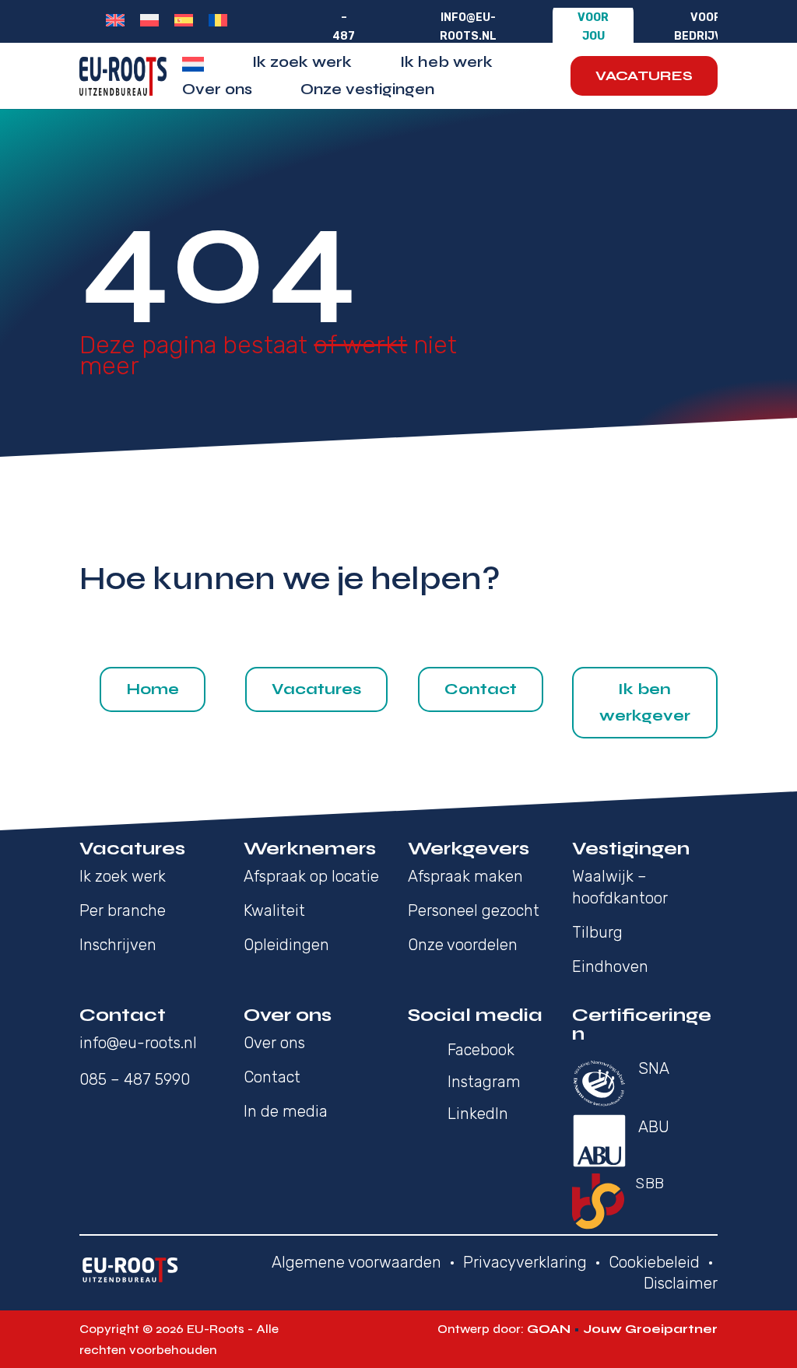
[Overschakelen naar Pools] (149, 20)
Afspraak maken (465, 876)
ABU (653, 1126)
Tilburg (597, 932)
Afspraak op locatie (311, 876)
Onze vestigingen (367, 91)
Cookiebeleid (654, 1262)
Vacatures (644, 75)
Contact (480, 689)
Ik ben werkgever (644, 702)
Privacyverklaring (525, 1262)
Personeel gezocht (473, 910)
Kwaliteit (274, 910)
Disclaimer (681, 1283)
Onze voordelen (463, 944)
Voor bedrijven (705, 27)
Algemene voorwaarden (356, 1262)
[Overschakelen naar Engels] (115, 20)
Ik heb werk (446, 64)
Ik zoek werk (302, 64)
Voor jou (593, 27)
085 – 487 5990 (134, 1079)
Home (152, 689)
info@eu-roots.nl (468, 27)
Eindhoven (610, 966)
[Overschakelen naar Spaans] (184, 20)
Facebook (481, 1049)
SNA (653, 1068)
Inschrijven (117, 944)
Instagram (484, 1081)
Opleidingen (286, 944)
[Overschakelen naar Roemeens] (218, 20)
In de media (286, 1111)
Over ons (217, 91)
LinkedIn (478, 1113)
